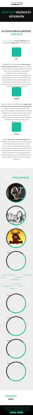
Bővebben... (20, 412)
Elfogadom (13, 412)
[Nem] (31, 410)
